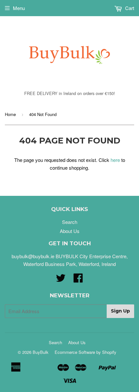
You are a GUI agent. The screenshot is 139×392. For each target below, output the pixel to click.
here (115, 159)
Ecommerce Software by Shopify (85, 352)
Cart (129, 8)
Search (69, 221)
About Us (70, 231)
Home (10, 114)
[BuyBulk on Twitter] (61, 279)
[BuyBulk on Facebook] (78, 279)
